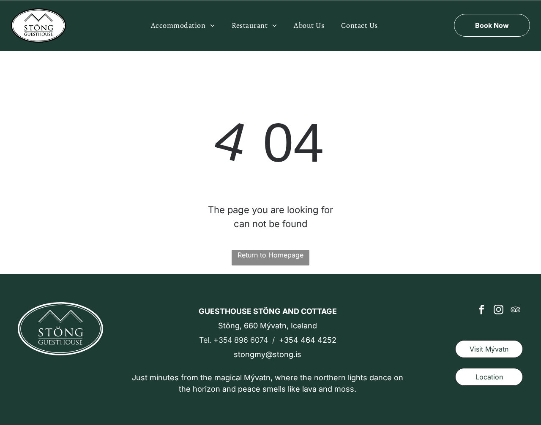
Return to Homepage (270, 255)
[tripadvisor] (515, 310)
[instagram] (498, 310)
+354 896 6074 (240, 340)
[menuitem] (183, 25)
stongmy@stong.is (267, 354)
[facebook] (481, 310)
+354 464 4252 (307, 340)
